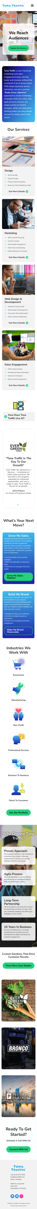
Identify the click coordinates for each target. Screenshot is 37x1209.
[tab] (19, 416)
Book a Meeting (16, 1179)
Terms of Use (23, 1206)
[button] (18, 48)
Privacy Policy (14, 1206)
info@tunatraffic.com (18, 1177)
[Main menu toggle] (32, 5)
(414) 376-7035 (19, 1175)
